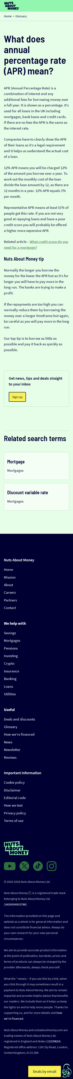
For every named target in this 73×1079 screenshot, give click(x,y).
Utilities (10, 694)
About (8, 585)
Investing (11, 656)
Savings (10, 633)
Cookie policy (14, 782)
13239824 (53, 1041)
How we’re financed (19, 734)
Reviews (10, 757)
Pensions (11, 648)
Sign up (17, 397)
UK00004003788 (15, 904)
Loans (8, 686)
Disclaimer (12, 790)
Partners (10, 600)
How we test (13, 805)
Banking (10, 678)
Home (8, 569)
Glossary (10, 727)
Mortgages (12, 640)
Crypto (9, 663)
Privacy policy (15, 813)
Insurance (11, 671)
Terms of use (13, 820)
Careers (10, 592)
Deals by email (44, 1071)
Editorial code (15, 798)
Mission (10, 577)
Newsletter (12, 749)
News (8, 742)
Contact (10, 608)
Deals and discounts (19, 719)
